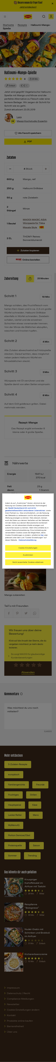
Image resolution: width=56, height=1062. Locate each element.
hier (42, 535)
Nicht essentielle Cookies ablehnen (27, 562)
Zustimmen (28, 555)
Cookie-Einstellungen (28, 548)
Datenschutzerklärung (27, 540)
